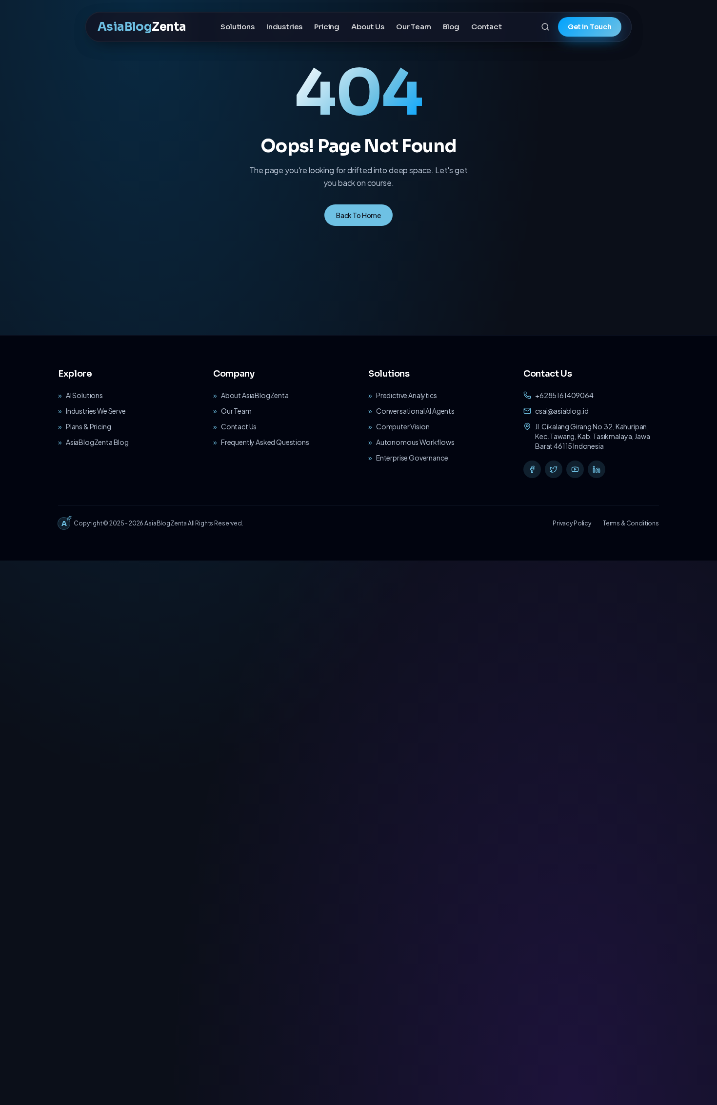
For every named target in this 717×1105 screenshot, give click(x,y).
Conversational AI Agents (415, 410)
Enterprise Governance (412, 457)
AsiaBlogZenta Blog (97, 442)
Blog (451, 26)
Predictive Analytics (406, 395)
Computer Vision (403, 426)
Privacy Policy (572, 523)
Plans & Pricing (88, 426)
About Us (367, 26)
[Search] (545, 27)
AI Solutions (84, 395)
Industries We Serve (96, 410)
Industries (284, 26)
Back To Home (358, 215)
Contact (486, 26)
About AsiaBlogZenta (255, 395)
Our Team (413, 26)
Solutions (237, 26)
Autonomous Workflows (415, 442)
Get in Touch (590, 26)
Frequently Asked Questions (265, 442)
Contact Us (239, 426)
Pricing (326, 26)
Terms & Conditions (631, 523)
